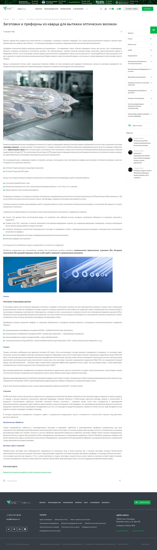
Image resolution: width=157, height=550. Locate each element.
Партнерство (138, 531)
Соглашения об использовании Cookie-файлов (100, 544)
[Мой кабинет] (106, 9)
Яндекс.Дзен (25, 529)
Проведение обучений (89, 527)
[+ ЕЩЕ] (88, 8)
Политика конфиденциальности (72, 544)
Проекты (78, 502)
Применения (68, 502)
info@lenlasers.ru (13, 519)
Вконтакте (8, 529)
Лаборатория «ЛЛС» (61, 519)
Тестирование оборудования (49, 523)
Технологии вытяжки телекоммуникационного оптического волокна (142, 143)
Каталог (43, 502)
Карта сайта (145, 544)
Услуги (43, 515)
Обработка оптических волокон (95, 523)
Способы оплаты (123, 544)
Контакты (105, 502)
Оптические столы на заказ (70, 527)
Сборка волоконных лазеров (49, 527)
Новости (129, 133)
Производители (54, 502)
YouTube (19, 529)
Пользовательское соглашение (50, 544)
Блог (86, 502)
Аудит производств (46, 519)
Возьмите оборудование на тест (71, 523)
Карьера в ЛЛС (122, 531)
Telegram (14, 529)
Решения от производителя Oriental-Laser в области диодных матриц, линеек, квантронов (142, 157)
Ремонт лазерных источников (80, 519)
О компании (95, 502)
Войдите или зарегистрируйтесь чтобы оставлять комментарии (27, 472)
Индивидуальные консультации (50, 531)
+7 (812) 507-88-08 (13, 515)
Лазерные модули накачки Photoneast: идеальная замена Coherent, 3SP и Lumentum (143, 173)
